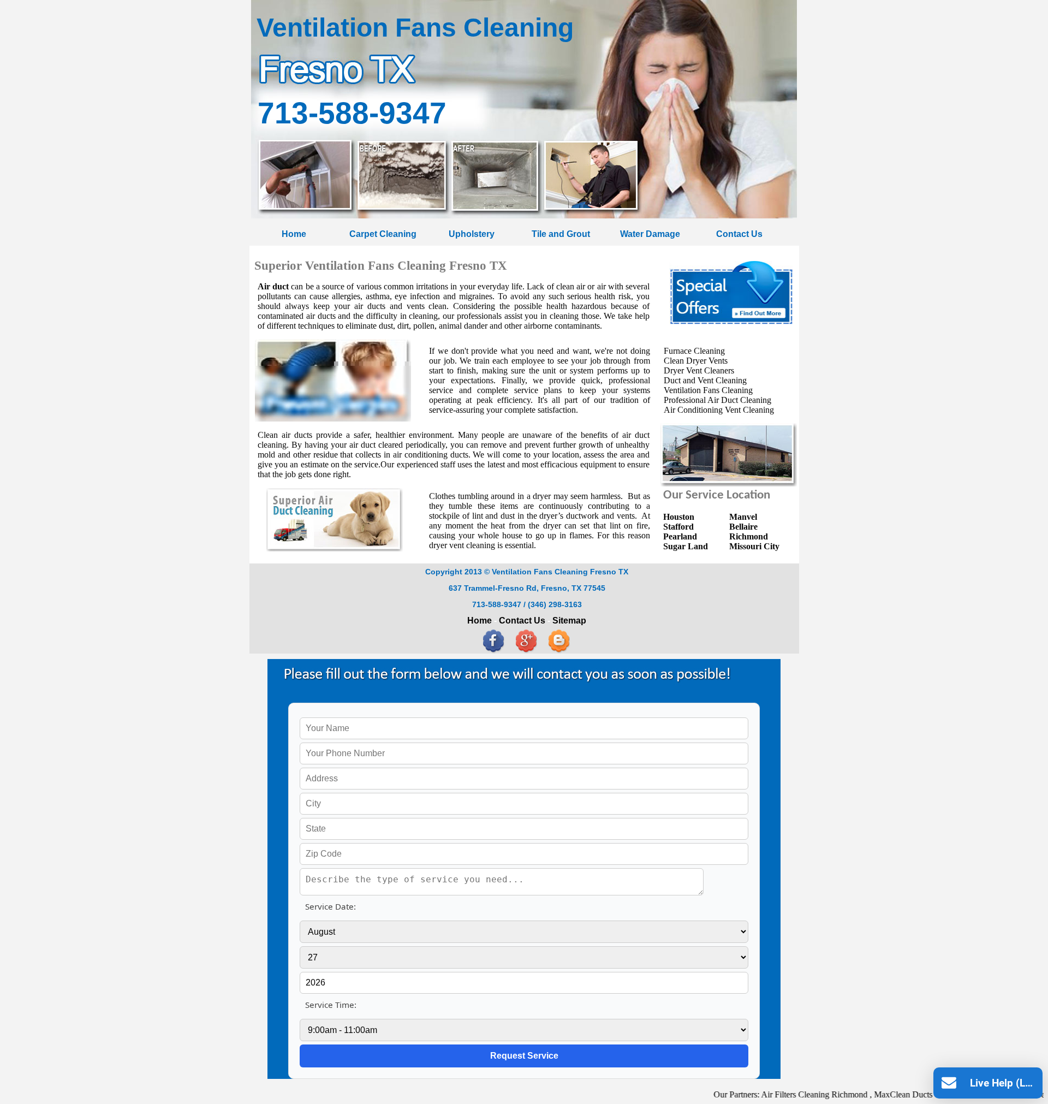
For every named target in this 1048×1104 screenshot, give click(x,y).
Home (294, 233)
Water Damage (650, 233)
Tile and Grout (561, 233)
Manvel (743, 516)
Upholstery (472, 233)
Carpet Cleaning (382, 233)
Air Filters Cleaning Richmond (784, 1094)
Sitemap (569, 620)
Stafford (678, 526)
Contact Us (739, 233)
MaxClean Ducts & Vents (888, 1094)
